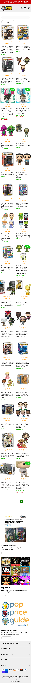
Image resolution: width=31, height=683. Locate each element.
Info (3, 665)
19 (17, 501)
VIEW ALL (6, 595)
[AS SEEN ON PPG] (15, 613)
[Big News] (15, 571)
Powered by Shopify (15, 681)
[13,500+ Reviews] (15, 528)
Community (7, 654)
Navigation (7, 660)
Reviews (6, 553)
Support (5, 649)
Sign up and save (10, 643)
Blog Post (7, 637)
